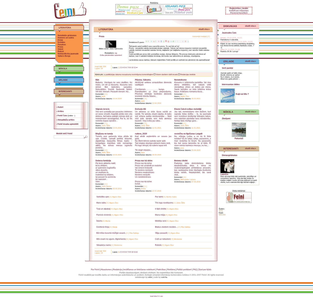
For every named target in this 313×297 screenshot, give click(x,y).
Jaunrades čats (229, 33)
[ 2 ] (184, 94)
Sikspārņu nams (103, 245)
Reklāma (171, 269)
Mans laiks (101, 203)
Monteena (178, 239)
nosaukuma (126, 74)
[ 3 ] (105, 94)
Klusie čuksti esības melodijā (187, 109)
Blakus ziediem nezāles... (166, 227)
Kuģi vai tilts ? (242, 94)
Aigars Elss (184, 96)
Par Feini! (95, 269)
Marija (107, 221)
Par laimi (159, 197)
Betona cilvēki (180, 161)
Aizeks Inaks (171, 197)
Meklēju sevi (160, 221)
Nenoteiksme (180, 80)
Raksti (61, 51)
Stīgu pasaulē (161, 233)
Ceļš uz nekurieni (163, 239)
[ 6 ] (110, 227)
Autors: (98, 96)
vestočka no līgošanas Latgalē (188, 134)
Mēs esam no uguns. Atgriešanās (111, 239)
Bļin (97, 80)
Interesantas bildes (231, 84)
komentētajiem (147, 74)
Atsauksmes (106, 269)
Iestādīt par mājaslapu (239, 10)
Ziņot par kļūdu (204, 269)
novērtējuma (136, 74)
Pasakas (62, 44)
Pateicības (161, 269)
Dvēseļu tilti (140, 109)
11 (135, 67)
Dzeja (60, 40)
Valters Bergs (64, 56)
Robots (158, 245)
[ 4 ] (111, 209)
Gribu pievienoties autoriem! (111, 55)
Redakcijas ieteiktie (187, 74)
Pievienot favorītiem (239, 13)
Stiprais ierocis (103, 109)
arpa (103, 96)
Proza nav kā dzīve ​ (144, 161)
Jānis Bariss (106, 186)
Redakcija (117, 269)
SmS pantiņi (227, 68)
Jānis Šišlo (106, 126)
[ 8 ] (166, 215)
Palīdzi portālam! (184, 269)
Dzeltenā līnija (102, 227)
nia (116, 53)
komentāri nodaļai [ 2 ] (201, 36)
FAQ (195, 269)
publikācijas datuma (113, 74)
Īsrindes (61, 42)
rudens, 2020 (141, 134)
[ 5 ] (164, 197)
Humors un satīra (66, 38)
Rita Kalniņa (185, 227)
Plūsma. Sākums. (143, 80)
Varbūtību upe (102, 197)
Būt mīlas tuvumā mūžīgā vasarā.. (111, 233)
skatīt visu (203, 29)
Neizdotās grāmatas (67, 35)
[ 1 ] (105, 123)
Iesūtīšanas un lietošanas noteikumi (139, 269)
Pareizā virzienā (103, 215)
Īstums (99, 221)
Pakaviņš (239, 138)
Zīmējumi (226, 118)
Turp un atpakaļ (103, 209)
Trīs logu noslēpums (164, 203)
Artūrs (143, 189)
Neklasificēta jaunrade (68, 54)
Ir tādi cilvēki (160, 209)
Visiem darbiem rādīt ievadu (166, 74)
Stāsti (60, 49)
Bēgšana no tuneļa (104, 134)
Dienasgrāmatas (229, 155)
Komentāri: (100, 94)
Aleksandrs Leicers (188, 179)
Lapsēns (224, 174)
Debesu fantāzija (103, 161)
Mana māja (160, 215)
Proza (60, 47)
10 (133, 67)
